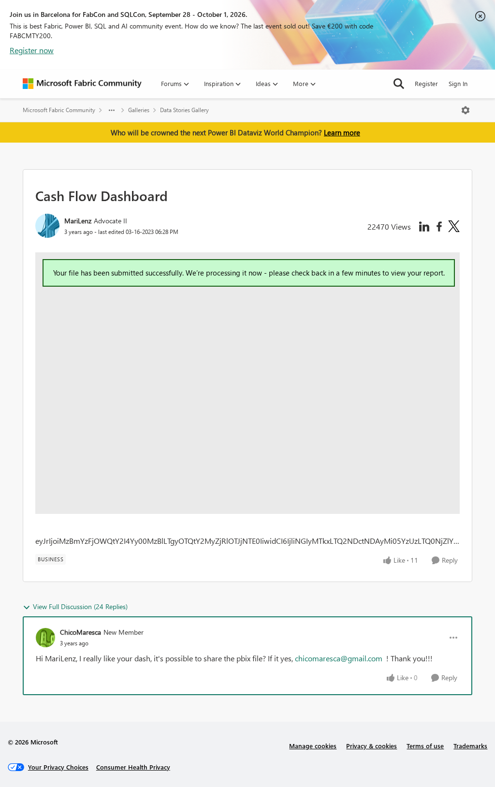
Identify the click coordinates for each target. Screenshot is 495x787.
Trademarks (470, 746)
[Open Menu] (465, 110)
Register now (32, 50)
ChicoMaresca (80, 632)
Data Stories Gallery (184, 110)
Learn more (342, 132)
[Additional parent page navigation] (111, 110)
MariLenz (77, 220)
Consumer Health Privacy (133, 767)
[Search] (399, 83)
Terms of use (425, 746)
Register (426, 83)
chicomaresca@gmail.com (338, 658)
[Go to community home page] (82, 83)
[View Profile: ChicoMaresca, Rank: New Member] (45, 637)
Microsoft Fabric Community (59, 110)
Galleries (138, 110)
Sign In (458, 83)
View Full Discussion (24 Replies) (80, 606)
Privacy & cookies (371, 746)
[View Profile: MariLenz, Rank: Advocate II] (47, 226)
